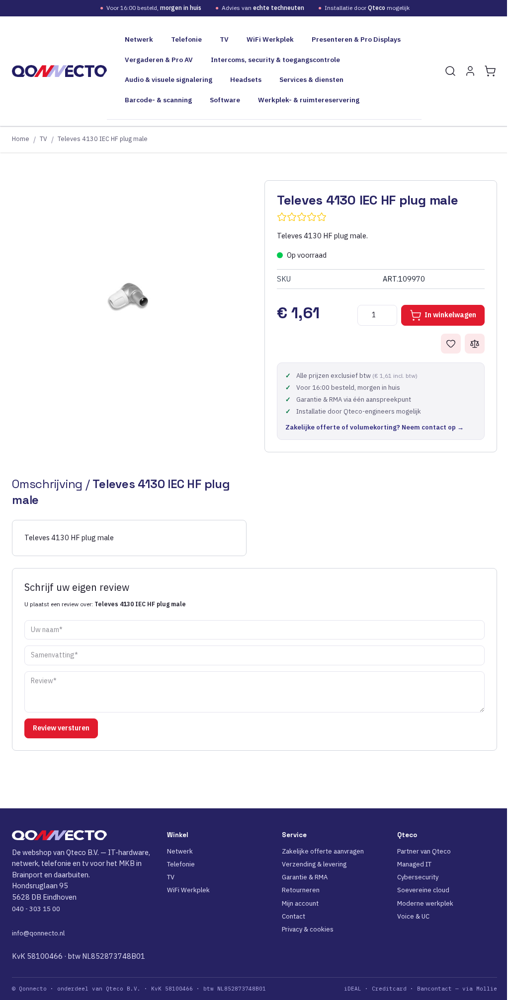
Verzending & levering (314, 864)
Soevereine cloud (423, 890)
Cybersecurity (417, 877)
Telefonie (186, 39)
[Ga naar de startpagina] (59, 71)
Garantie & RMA (305, 877)
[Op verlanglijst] (451, 344)
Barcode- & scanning (158, 99)
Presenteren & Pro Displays (356, 39)
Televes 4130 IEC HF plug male (103, 139)
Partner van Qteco (424, 851)
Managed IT (414, 864)
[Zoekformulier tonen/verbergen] (450, 71)
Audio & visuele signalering (168, 79)
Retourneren (301, 890)
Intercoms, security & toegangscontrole (275, 59)
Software (225, 99)
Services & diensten (311, 79)
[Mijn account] (470, 71)
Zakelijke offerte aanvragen (323, 851)
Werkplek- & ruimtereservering (308, 99)
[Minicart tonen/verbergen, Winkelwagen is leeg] (490, 71)
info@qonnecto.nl (38, 933)
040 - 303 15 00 (36, 909)
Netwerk (139, 39)
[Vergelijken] (475, 344)
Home (20, 139)
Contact (293, 916)
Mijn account (300, 903)
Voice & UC (413, 916)
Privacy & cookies (308, 929)
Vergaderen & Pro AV (159, 59)
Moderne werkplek (425, 903)
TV (224, 39)
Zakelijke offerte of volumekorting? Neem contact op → (374, 427)
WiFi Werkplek (270, 39)
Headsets (245, 79)
